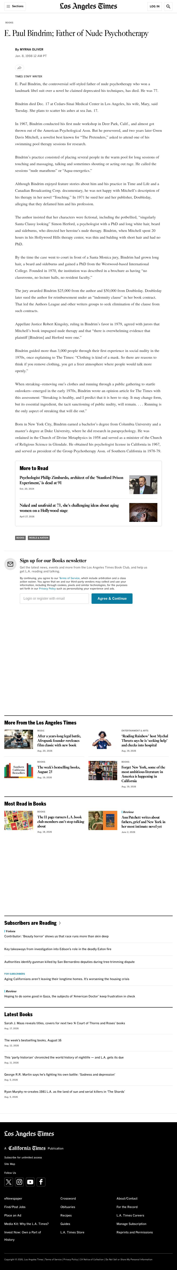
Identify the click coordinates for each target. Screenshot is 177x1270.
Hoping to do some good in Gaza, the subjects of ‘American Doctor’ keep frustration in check (69, 996)
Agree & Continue (112, 598)
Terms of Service (69, 578)
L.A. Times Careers (130, 1215)
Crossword (68, 1198)
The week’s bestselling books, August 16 (33, 1040)
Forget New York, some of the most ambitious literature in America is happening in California (143, 774)
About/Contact (127, 1198)
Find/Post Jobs (14, 1207)
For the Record (127, 1207)
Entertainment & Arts (135, 731)
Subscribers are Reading (30, 923)
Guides (65, 1224)
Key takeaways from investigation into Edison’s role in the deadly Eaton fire (57, 949)
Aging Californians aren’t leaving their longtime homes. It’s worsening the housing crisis (66, 979)
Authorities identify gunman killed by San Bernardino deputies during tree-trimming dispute (69, 962)
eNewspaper (13, 1198)
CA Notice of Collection (92, 1260)
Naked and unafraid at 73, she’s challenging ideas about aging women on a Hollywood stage (69, 508)
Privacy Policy (47, 589)
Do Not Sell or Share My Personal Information (129, 1260)
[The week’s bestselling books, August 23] (18, 770)
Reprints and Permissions (135, 1232)
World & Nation (38, 538)
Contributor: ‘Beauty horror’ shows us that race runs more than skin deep (56, 936)
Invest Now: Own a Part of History (22, 1236)
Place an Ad (12, 1215)
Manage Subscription (131, 1224)
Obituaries (67, 1207)
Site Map (9, 1164)
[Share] (19, 68)
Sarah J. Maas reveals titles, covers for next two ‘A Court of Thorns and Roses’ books (64, 1023)
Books (9, 23)
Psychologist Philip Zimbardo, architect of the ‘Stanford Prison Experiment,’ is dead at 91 (71, 480)
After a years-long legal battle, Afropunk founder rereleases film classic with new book (59, 741)
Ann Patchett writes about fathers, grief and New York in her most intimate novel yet (143, 822)
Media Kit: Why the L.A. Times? (26, 1224)
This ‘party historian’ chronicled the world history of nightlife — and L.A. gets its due (64, 1057)
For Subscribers (14, 974)
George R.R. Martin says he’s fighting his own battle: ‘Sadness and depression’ (59, 1074)
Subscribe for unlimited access (23, 1157)
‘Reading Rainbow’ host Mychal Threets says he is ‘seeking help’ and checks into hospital (145, 741)
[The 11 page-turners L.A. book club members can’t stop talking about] (18, 820)
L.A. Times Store (72, 1232)
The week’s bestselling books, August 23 (58, 770)
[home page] (88, 6)
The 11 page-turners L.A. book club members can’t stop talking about (60, 822)
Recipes (66, 1215)
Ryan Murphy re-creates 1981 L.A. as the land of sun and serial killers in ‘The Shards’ (64, 1091)
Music (40, 731)
